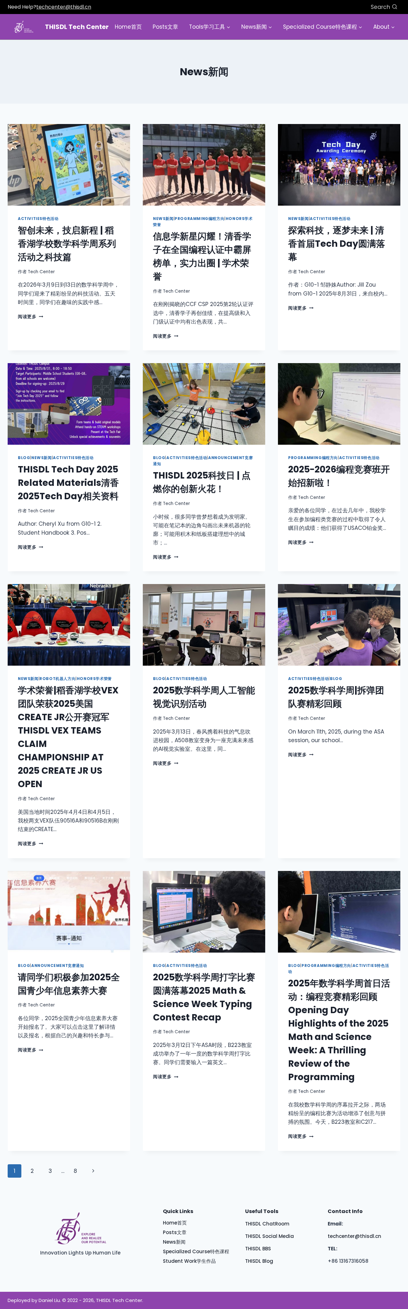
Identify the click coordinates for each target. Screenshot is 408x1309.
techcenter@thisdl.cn (63, 7)
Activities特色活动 (38, 218)
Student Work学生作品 (189, 1261)
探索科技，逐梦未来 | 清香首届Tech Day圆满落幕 (336, 243)
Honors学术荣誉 (94, 678)
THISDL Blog (259, 1261)
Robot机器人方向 (58, 678)
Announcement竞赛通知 (57, 965)
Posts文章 (165, 27)
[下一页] (93, 1171)
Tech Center (41, 272)
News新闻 (163, 218)
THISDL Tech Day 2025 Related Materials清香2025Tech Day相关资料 (68, 482)
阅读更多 (30, 317)
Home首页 (128, 27)
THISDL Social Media (269, 1236)
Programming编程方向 (199, 218)
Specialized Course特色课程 (196, 1251)
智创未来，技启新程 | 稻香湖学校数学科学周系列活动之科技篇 (67, 243)
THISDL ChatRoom (267, 1223)
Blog (24, 457)
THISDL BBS (258, 1248)
